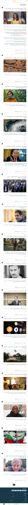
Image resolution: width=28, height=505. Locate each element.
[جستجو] (24, 504)
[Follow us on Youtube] (17, 490)
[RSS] (24, 490)
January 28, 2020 (23, 35)
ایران (25, 496)
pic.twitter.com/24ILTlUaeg (22, 34)
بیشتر (14, 484)
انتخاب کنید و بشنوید (24, 501)
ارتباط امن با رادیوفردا (11, 500)
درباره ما (25, 500)
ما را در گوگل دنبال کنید (16, 504)
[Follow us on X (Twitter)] (19, 490)
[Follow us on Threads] (12, 490)
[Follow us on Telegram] (20, 490)
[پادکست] (9, 504)
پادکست (13, 496)
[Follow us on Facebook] (22, 490)
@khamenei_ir (8, 33)
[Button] (24, 50)
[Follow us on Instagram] (14, 490)
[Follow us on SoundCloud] (15, 490)
